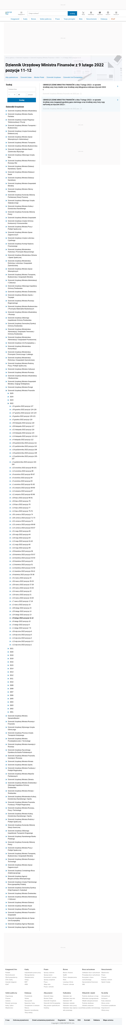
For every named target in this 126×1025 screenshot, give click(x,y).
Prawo (57, 19)
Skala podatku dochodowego (91, 1008)
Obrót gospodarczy (11, 977)
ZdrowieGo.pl (105, 996)
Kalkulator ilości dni (69, 998)
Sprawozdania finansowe (90, 982)
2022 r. (58, 57)
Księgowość (15, 19)
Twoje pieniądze (69, 19)
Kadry (25, 19)
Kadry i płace (9, 1005)
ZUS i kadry (9, 979)
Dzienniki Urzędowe (22, 57)
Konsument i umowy (50, 977)
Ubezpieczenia (29, 977)
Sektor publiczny (45, 19)
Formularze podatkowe (108, 1005)
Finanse (103, 977)
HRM (26, 984)
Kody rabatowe (106, 1001)
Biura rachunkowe (88, 969)
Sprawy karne (48, 975)
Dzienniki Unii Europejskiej (72, 77)
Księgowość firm (11, 969)
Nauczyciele (28, 1001)
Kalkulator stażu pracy (70, 1005)
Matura (27, 1008)
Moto (80, 19)
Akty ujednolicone (12, 77)
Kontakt (87, 1020)
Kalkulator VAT (67, 1001)
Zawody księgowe (11, 982)
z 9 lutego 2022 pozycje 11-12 (71, 57)
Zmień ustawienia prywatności (43, 1020)
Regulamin (62, 1020)
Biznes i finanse (68, 972)
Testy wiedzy (28, 1012)
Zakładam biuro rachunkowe (91, 972)
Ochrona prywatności (21, 1020)
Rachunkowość (10, 975)
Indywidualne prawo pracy (33, 972)
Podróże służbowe (88, 1003)
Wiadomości (105, 972)
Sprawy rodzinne (49, 972)
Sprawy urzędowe (49, 979)
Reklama (97, 1020)
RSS (79, 1020)
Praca (45, 982)
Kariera (71, 1020)
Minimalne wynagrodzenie (90, 998)
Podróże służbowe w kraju (90, 996)
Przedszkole (28, 996)
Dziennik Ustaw (26, 77)
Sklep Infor (47, 984)
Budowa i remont (106, 979)
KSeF (113, 19)
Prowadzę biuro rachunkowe (91, 975)
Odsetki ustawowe (88, 1005)
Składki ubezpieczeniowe (90, 1001)
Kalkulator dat (67, 996)
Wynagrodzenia (29, 975)
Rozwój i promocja (11, 1003)
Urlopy (27, 979)
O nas (7, 1020)
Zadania (8, 1001)
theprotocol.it (105, 1008)
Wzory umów (105, 1003)
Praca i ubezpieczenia (70, 977)
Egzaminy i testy (30, 1003)
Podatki (7, 972)
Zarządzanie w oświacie (32, 1005)
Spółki (65, 975)
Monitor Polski (39, 77)
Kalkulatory (67, 993)
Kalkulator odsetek (69, 1003)
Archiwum (104, 998)
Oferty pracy (105, 1010)
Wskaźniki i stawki (88, 993)
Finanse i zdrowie (68, 984)
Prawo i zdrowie (49, 986)
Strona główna (10, 57)
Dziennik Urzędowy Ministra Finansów (42, 57)
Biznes (33, 19)
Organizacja (9, 996)
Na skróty (104, 993)
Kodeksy (46, 1008)
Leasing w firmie (68, 982)
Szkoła (27, 998)
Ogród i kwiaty (105, 982)
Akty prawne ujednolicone (52, 1005)
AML (83, 984)
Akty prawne (48, 993)
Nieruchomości (91, 19)
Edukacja (104, 19)
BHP (26, 982)
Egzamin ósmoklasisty (31, 1010)
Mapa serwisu (108, 1020)
